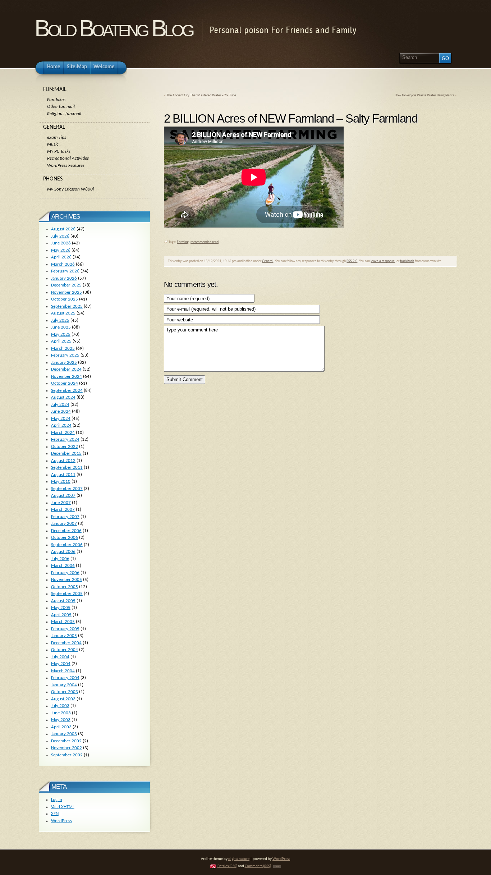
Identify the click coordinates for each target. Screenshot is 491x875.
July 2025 (60, 320)
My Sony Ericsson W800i (70, 189)
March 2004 (63, 671)
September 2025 (67, 306)
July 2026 (60, 236)
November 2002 (66, 748)
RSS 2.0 (352, 261)
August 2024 (63, 397)
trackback (407, 261)
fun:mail (54, 89)
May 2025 (60, 334)
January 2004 (64, 685)
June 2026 (61, 243)
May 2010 (60, 481)
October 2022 (64, 446)
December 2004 (66, 643)
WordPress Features (65, 165)
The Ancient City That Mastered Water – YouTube (201, 95)
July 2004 (60, 657)
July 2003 (60, 706)
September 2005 (67, 593)
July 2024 (60, 404)
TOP (277, 866)
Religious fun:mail (64, 113)
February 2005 (65, 629)
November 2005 (66, 579)
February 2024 (65, 439)
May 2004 (60, 663)
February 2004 (65, 677)
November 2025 (66, 292)
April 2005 (61, 615)
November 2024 (66, 376)
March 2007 (63, 509)
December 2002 (66, 741)
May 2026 (60, 250)
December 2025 (66, 285)
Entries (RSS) (227, 866)
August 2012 (63, 460)
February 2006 (65, 573)
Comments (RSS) (258, 866)
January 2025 (64, 362)
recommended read (205, 242)
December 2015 (66, 453)
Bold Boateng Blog (114, 28)
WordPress (61, 821)
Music (52, 144)
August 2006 (63, 551)
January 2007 (64, 523)
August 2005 (63, 601)
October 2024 (64, 383)
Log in (56, 799)
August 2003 (63, 699)
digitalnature (238, 859)
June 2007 (61, 502)
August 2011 (63, 474)
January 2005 (64, 635)
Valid (62, 807)
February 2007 (65, 516)
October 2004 (64, 649)
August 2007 (63, 495)
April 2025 (61, 341)
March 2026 (63, 264)
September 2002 (67, 755)
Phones (53, 179)
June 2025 (61, 327)
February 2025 (65, 355)
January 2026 (64, 278)
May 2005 (60, 607)
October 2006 (64, 537)
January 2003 (64, 734)
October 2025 (64, 299)
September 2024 (67, 390)
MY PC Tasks (58, 151)
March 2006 (63, 565)
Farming (183, 242)
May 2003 (60, 720)
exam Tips (56, 137)
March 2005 (63, 621)
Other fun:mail (61, 106)
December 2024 (66, 369)
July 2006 (60, 558)
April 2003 (61, 727)
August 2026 (63, 229)
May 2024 (60, 418)
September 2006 (67, 544)
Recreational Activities (68, 158)
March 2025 (63, 348)
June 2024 (61, 411)
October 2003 (64, 692)
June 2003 (61, 713)
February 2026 (65, 271)
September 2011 (67, 467)
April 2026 (61, 257)
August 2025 (63, 313)
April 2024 (61, 425)
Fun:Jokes (56, 99)
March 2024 (63, 432)
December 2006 (66, 530)
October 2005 (64, 587)
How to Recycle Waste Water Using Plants (424, 95)
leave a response (383, 261)
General (267, 261)
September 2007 (67, 488)
